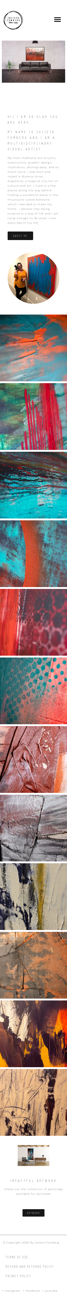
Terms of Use (17, 1257)
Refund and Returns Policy (30, 1266)
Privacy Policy (18, 1276)
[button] (57, 19)
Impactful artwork (33, 1181)
